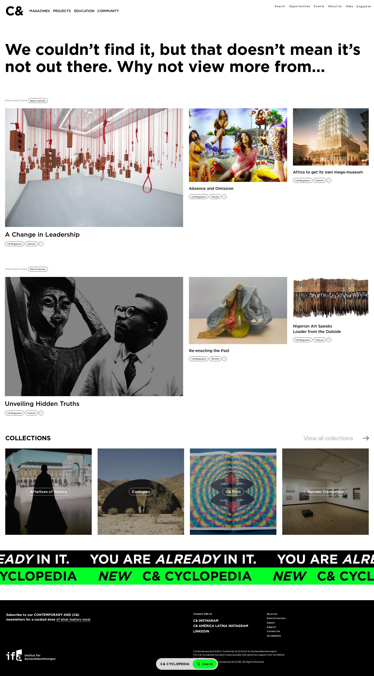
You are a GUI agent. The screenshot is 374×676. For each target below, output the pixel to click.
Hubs (349, 6)
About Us (335, 6)
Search (280, 6)
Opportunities (299, 6)
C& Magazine (14, 244)
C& (14, 10)
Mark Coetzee (38, 100)
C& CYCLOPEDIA (151, 576)
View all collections (328, 438)
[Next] (366, 438)
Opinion (31, 244)
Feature (319, 180)
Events (319, 6)
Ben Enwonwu (38, 269)
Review (215, 196)
